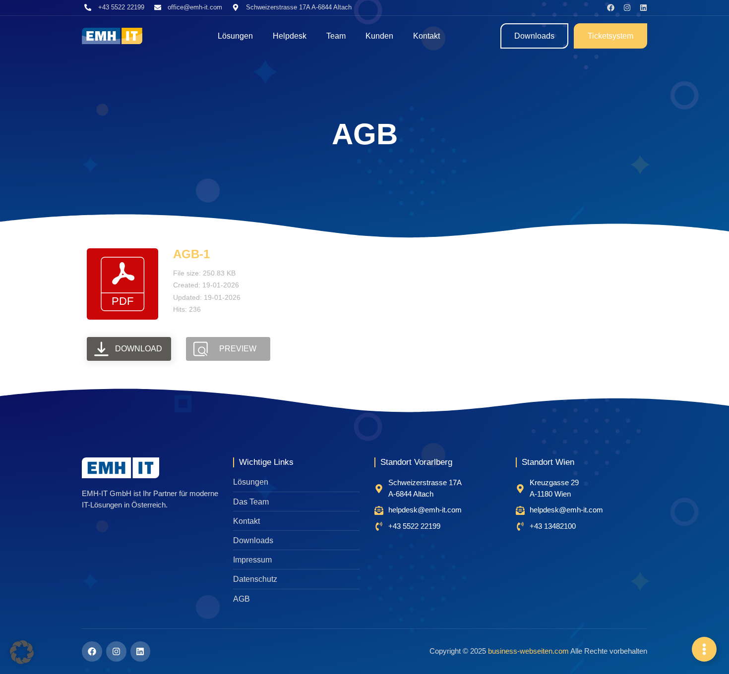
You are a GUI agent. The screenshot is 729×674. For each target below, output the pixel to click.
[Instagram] (627, 7)
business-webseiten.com (528, 651)
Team (336, 36)
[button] (22, 652)
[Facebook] (610, 7)
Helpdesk (289, 36)
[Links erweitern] (704, 649)
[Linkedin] (643, 7)
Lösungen (235, 36)
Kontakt (426, 36)
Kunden (379, 36)
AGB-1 (191, 254)
